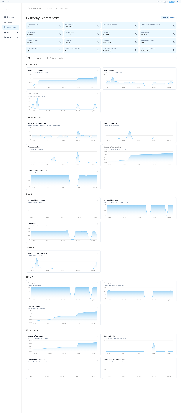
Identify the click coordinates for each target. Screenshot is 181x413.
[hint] (60, 26)
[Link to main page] (9, 10)
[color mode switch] (178, 2)
